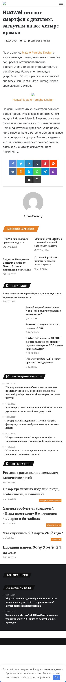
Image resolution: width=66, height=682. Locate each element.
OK (56, 677)
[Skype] (29, 171)
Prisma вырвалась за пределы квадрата (15, 240)
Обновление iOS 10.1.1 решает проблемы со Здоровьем (43, 360)
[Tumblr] (37, 163)
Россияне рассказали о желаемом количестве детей (30, 475)
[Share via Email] (29, 179)
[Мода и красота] (4, 3)
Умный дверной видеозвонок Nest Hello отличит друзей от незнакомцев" (43, 310)
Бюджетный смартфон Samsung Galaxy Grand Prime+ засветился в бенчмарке (17, 264)
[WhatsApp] (37, 171)
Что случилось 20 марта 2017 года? (33, 532)
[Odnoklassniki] (21, 171)
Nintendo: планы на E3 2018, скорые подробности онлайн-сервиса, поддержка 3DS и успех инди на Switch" (44, 343)
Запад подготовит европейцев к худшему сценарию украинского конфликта (32, 295)
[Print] (37, 179)
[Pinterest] (45, 163)
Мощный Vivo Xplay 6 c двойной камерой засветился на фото (48, 242)
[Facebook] (12, 163)
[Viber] (53, 171)
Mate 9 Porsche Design (37, 52)
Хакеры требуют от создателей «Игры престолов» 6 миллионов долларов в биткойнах (30, 513)
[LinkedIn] (29, 163)
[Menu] (61, 3)
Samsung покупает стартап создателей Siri (42, 326)
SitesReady (33, 216)
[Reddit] (53, 163)
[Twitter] (21, 163)
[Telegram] (45, 171)
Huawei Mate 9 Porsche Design (33, 99)
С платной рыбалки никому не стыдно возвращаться (46, 261)
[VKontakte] (12, 171)
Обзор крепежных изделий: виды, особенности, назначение (31, 491)
